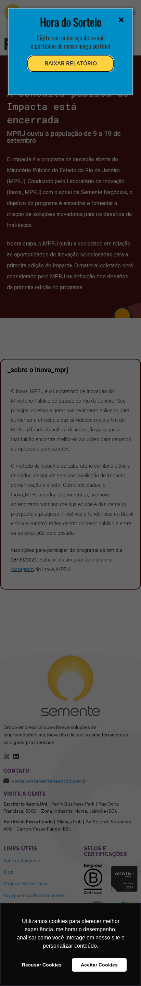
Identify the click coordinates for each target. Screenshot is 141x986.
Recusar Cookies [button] (42, 965)
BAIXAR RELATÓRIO (70, 63)
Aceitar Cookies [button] (99, 965)
